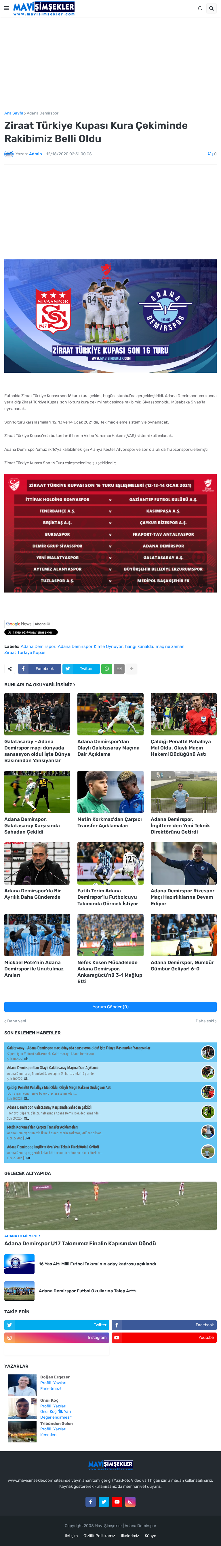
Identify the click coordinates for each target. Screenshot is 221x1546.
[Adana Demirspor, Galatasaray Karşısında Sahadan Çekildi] (37, 792)
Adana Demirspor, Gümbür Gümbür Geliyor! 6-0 (182, 966)
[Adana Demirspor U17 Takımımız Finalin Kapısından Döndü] (110, 1206)
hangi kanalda (139, 646)
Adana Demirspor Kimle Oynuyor (90, 646)
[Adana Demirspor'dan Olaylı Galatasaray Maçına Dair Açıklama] (110, 714)
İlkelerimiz (130, 1535)
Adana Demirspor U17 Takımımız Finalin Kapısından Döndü (80, 1243)
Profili (45, 1382)
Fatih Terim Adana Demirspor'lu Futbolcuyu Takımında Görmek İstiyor (107, 897)
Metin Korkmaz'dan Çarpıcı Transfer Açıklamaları (109, 822)
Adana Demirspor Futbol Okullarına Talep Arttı (87, 1290)
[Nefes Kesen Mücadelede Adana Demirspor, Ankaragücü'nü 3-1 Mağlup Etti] (110, 935)
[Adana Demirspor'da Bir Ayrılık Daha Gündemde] (37, 863)
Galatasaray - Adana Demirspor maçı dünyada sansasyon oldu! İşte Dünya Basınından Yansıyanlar (37, 751)
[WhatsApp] (106, 669)
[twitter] (104, 1502)
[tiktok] (56, 1350)
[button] (6, 8)
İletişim (71, 1535)
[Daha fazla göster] (131, 669)
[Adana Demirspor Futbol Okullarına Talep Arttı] (19, 1291)
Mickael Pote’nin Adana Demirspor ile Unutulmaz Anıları (34, 969)
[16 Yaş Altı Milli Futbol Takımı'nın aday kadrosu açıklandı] (19, 1264)
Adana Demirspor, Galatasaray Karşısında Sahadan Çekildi (32, 825)
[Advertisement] (110, 64)
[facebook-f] (90, 1502)
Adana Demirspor (42, 113)
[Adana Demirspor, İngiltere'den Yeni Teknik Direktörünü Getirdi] (184, 792)
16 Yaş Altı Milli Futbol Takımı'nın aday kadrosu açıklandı (97, 1264)
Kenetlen (48, 1434)
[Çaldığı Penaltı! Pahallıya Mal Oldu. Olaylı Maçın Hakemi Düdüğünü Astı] (184, 714)
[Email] (119, 669)
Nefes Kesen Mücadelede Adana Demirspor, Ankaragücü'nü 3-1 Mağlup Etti (109, 972)
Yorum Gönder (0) (111, 1006)
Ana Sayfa (13, 113)
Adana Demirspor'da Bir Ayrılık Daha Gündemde (32, 894)
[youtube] (117, 1502)
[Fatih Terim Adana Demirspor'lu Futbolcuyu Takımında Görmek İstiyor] (110, 863)
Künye (150, 1535)
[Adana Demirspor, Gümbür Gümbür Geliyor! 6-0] (184, 935)
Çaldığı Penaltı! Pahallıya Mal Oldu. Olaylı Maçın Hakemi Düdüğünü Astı (181, 748)
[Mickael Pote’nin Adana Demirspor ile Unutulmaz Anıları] (37, 935)
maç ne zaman (170, 646)
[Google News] (28, 627)
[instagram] (130, 1502)
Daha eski (205, 1021)
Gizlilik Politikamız (99, 1535)
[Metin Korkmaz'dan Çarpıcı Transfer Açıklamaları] (110, 792)
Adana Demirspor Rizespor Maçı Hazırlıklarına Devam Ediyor (182, 897)
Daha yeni (16, 1021)
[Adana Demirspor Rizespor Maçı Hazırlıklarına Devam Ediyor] (184, 863)
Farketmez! (50, 1388)
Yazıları (59, 1382)
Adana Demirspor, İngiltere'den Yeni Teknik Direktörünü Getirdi (180, 825)
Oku (26, 1059)
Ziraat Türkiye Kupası (25, 652)
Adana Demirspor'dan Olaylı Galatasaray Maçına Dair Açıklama (108, 748)
